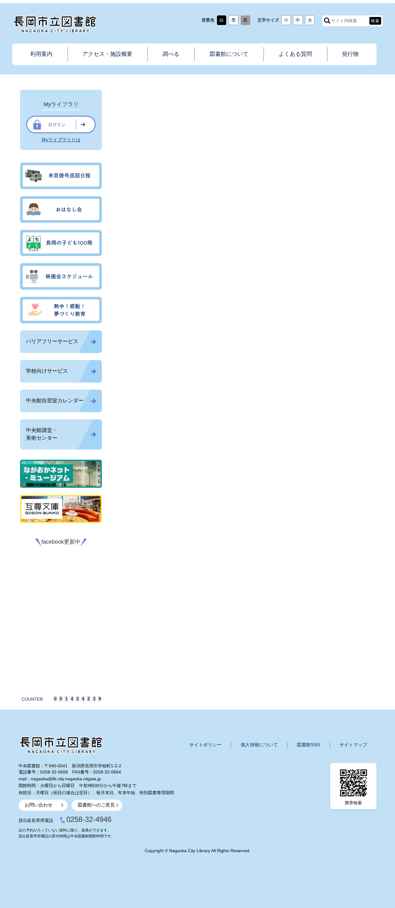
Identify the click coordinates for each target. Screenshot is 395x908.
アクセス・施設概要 (107, 54)
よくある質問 (295, 54)
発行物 (350, 54)
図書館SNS (308, 744)
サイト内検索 (327, 21)
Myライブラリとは (61, 139)
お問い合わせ (38, 804)
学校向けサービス (47, 371)
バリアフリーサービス (52, 341)
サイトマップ (353, 744)
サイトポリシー (205, 744)
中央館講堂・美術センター (41, 434)
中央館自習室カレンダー (55, 401)
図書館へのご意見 (96, 804)
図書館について (229, 54)
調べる (171, 54)
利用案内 (41, 54)
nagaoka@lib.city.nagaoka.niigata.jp (66, 778)
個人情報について (259, 744)
